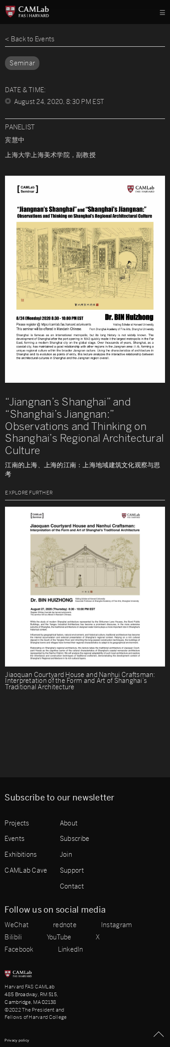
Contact (72, 886)
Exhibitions (21, 854)
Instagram (116, 925)
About (69, 823)
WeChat (17, 925)
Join (66, 854)
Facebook (19, 950)
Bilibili (13, 937)
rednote (65, 925)
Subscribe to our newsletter (59, 798)
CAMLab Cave (26, 870)
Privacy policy (17, 1040)
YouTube (59, 937)
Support (72, 870)
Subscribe (74, 838)
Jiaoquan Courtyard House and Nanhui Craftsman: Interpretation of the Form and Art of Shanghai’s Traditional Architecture (80, 681)
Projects (17, 823)
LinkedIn (70, 950)
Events (14, 838)
